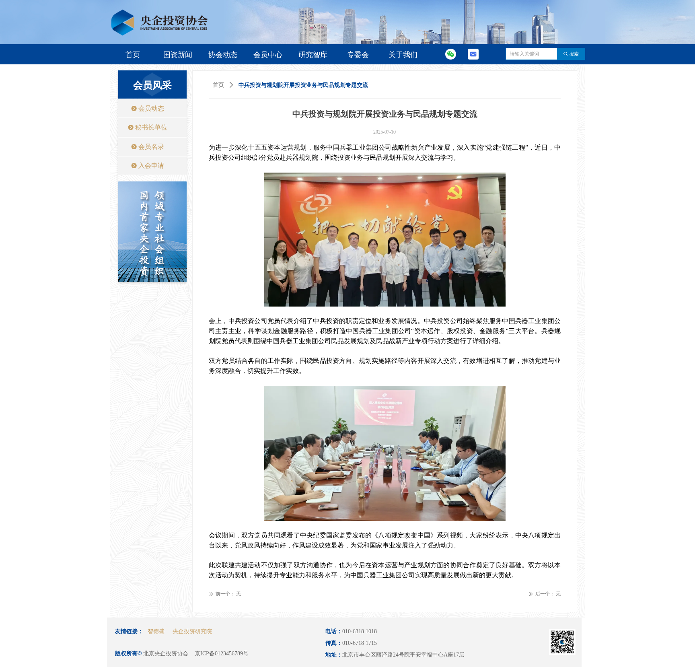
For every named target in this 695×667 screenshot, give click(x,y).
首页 (218, 85)
